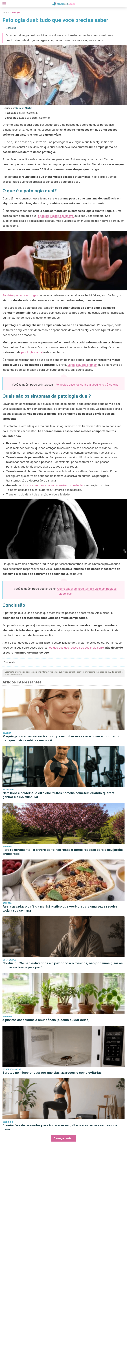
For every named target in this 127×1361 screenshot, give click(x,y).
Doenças (15, 12)
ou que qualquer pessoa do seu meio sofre (76, 647)
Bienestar (7, 790)
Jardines (7, 846)
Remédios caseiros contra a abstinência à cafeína (86, 384)
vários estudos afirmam (82, 364)
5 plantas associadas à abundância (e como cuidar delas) (46, 1020)
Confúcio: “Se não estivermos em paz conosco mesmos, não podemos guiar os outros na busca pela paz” (62, 965)
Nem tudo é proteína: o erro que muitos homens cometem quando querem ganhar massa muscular (58, 795)
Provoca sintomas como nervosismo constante (53, 485)
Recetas (6, 903)
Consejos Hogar (11, 1069)
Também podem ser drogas (20, 295)
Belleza (6, 733)
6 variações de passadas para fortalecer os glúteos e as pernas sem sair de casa (59, 1127)
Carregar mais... (64, 1138)
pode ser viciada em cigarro (56, 215)
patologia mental (32, 352)
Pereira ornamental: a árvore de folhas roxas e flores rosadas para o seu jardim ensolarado (62, 852)
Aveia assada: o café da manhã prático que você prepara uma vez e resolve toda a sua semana (60, 908)
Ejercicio (7, 1122)
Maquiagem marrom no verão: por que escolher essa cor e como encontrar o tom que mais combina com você (60, 738)
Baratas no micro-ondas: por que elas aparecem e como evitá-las (52, 1072)
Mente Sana (9, 960)
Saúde (5, 12)
